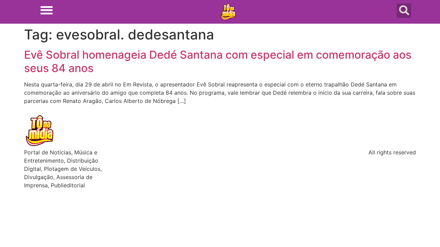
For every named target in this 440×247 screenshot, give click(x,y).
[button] (46, 10)
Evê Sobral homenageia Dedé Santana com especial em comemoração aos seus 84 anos (217, 61)
